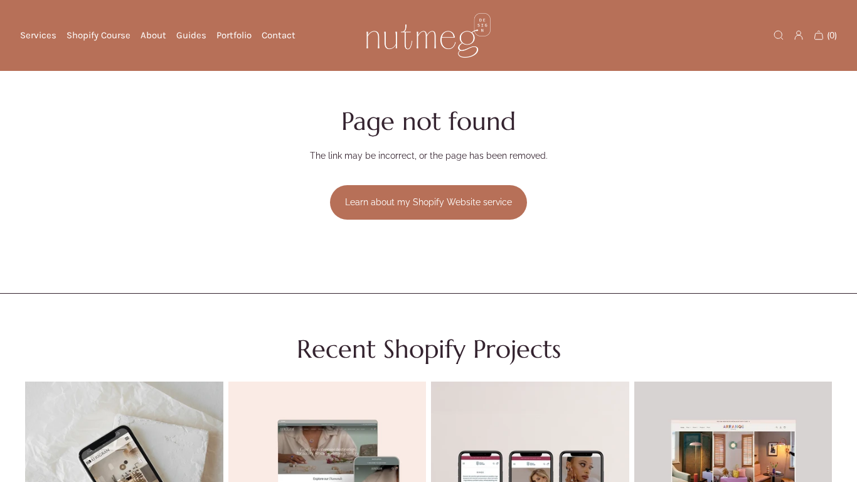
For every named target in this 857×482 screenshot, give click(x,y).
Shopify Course (98, 35)
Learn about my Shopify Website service (428, 202)
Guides (191, 35)
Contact (278, 35)
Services (38, 35)
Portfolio (234, 35)
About (153, 35)
